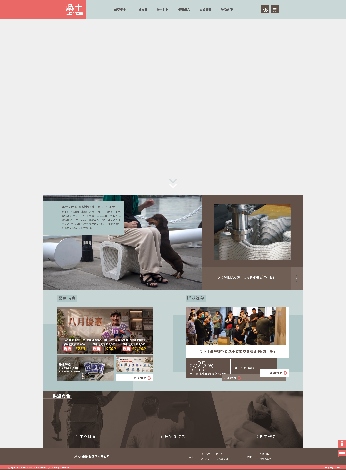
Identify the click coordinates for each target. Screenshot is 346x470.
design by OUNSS (332, 467)
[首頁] (74, 9)
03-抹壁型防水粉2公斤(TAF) (246, 277)
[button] (296, 275)
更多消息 (140, 378)
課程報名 (276, 373)
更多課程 (230, 378)
